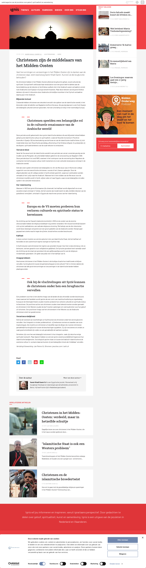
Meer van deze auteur (71, 378)
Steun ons (81, 10)
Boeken (58, 10)
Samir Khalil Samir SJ (33, 54)
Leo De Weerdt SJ (121, 86)
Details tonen (115, 564)
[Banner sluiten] (142, 537)
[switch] (63, 563)
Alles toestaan (122, 540)
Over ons (69, 10)
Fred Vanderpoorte (122, 35)
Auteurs (35, 10)
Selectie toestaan (122, 547)
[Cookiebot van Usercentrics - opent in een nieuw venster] (13, 563)
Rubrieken (47, 10)
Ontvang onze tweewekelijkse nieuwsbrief (113, 141)
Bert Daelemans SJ (122, 19)
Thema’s (25, 10)
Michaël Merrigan (121, 51)
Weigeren (122, 554)
